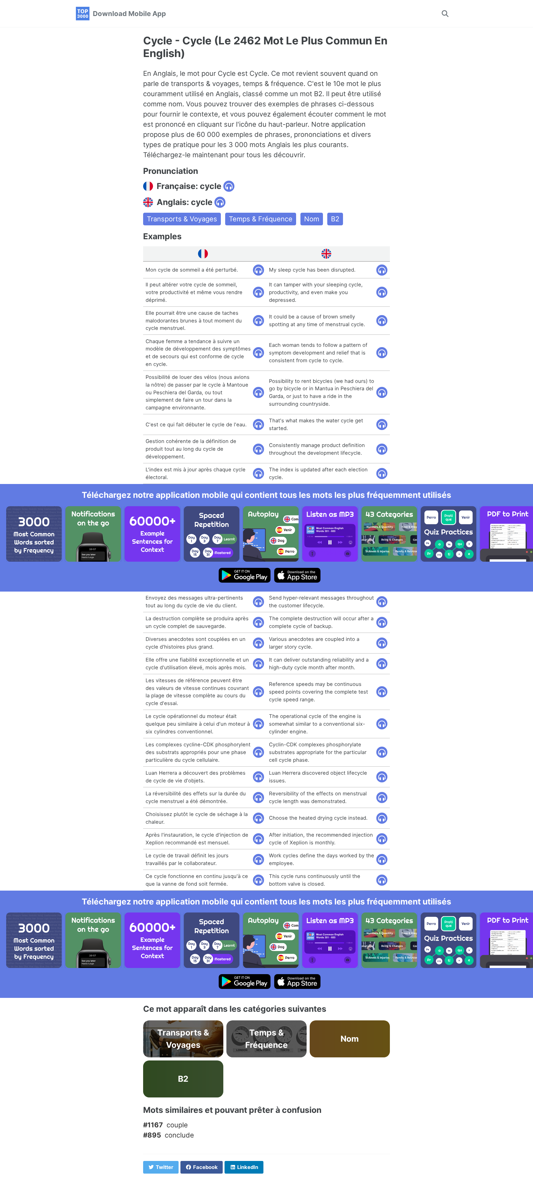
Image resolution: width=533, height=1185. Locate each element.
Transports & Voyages (182, 219)
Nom (311, 219)
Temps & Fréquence (260, 219)
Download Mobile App (129, 14)
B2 (335, 219)
